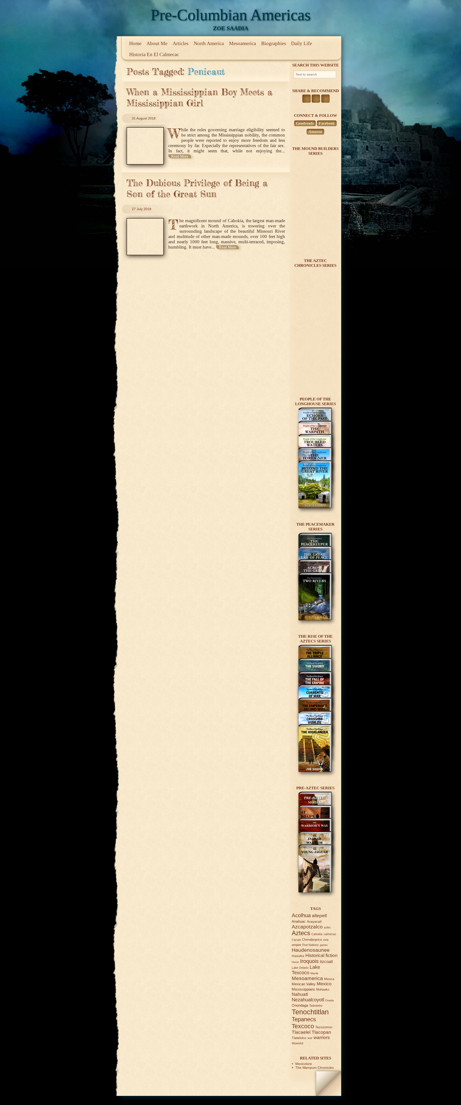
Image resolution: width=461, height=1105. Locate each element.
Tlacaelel (301, 1032)
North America (209, 43)
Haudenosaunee (311, 950)
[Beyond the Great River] (315, 507)
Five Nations (310, 944)
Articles (180, 43)
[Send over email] (325, 99)
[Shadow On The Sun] (315, 243)
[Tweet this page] (316, 99)
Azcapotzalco (307, 926)
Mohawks (322, 989)
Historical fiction (321, 955)
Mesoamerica (242, 43)
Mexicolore (303, 1064)
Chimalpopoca (312, 939)
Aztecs (301, 933)
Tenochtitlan (310, 1012)
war (310, 1038)
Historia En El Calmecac (154, 54)
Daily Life (301, 43)
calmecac (330, 934)
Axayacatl (314, 921)
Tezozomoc (324, 1027)
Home (135, 43)
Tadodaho (315, 1005)
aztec (327, 927)
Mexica (329, 979)
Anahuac (299, 921)
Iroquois (309, 961)
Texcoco (303, 1026)
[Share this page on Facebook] (306, 99)
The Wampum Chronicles (314, 1067)
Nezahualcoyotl (308, 999)
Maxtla (314, 973)
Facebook (327, 123)
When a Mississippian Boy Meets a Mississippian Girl (200, 97)
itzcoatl (326, 961)
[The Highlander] (315, 771)
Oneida (329, 1000)
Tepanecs (304, 1019)
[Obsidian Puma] (315, 382)
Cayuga (296, 939)
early (326, 939)
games (324, 945)
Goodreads (305, 123)
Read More (179, 156)
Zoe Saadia (230, 28)
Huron (295, 962)
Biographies (273, 43)
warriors (322, 1037)
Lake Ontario (300, 967)
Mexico (324, 983)
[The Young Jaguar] (315, 891)
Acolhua (301, 915)
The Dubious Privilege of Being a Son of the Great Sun (197, 188)
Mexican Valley (303, 984)
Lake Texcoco (306, 969)
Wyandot (297, 1043)
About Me (156, 43)
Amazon (315, 132)
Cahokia (316, 934)
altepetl (319, 915)
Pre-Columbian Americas (231, 15)
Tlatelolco (299, 1038)
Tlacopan (321, 1032)
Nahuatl (300, 994)
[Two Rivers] (315, 619)
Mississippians (303, 989)
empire (296, 945)
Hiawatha (298, 955)
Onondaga (300, 1005)
